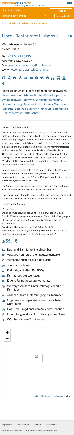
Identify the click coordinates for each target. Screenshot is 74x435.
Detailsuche (65, 16)
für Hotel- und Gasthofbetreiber (41, 431)
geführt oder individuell (15, 16)
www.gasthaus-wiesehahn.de (29, 69)
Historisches (52, 425)
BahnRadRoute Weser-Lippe (41, 95)
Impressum (7, 425)
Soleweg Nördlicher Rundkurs (42, 99)
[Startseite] (4, 23)
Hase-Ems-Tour (12, 95)
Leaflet (36, 396)
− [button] (7, 338)
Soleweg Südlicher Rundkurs (33, 108)
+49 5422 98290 (19, 56)
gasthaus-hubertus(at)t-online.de (30, 65)
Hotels (12, 23)
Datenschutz (23, 425)
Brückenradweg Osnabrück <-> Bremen (27, 104)
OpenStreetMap (51, 396)
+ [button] (7, 332)
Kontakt (37, 425)
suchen (62, 11)
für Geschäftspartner (12, 431)
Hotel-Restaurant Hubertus (33, 23)
